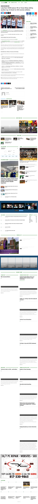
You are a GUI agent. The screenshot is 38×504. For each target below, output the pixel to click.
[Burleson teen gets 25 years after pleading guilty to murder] (28, 27)
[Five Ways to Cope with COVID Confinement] (28, 351)
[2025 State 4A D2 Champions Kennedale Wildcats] (12, 102)
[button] (34, 0)
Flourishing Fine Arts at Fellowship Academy (10, 196)
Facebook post (5, 30)
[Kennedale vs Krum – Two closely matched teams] (3, 143)
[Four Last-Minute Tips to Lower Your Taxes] (28, 38)
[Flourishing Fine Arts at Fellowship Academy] (3, 197)
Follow (30, 12)
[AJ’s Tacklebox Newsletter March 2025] (3, 231)
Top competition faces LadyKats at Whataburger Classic (33, 34)
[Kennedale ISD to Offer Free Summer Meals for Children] (32, 123)
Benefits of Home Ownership (25, 369)
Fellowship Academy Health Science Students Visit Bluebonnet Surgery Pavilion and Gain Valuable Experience (9, 181)
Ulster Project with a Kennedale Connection (33, 30)
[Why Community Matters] (9, 282)
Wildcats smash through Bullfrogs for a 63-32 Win (33, 23)
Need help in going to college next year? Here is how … (11, 193)
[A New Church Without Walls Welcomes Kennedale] (19, 493)
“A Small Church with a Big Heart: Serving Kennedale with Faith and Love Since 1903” (16, 216)
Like (27, 12)
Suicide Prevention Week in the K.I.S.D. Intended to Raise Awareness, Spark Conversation (27, 278)
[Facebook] (35, 0)
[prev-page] (1, 112)
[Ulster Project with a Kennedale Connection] (28, 31)
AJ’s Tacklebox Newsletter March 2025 (10, 230)
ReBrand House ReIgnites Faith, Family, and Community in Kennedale (13, 223)
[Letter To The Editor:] (3, 228)
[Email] (8, 13)
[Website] (8, 94)
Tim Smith (2, 11)
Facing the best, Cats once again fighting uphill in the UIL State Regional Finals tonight (4, 107)
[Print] (10, 13)
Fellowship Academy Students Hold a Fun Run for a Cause (11, 186)
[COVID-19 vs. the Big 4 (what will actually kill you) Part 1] (28, 305)
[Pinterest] (5, 13)
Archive (25, 2)
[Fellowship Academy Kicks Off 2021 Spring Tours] (3, 190)
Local (22, 2)
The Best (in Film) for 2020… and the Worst (9, 369)
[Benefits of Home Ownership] (28, 375)
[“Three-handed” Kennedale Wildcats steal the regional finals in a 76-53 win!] (22, 181)
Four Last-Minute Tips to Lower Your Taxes (33, 37)
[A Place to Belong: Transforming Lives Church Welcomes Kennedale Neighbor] (3, 221)
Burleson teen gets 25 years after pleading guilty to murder (33, 27)
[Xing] (9, 94)
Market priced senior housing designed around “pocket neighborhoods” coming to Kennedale (28, 404)
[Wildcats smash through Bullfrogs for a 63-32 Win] (28, 24)
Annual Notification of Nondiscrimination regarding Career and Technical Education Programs (3, 488)
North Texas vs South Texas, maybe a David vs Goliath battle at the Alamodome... (33, 139)
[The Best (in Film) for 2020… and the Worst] (9, 375)
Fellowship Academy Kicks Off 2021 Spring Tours (11, 189)
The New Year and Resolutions (25, 319)
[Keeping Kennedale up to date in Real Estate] (28, 435)
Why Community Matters (5, 276)
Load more (19, 501)
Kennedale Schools (14, 2)
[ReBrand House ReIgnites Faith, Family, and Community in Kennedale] (3, 224)
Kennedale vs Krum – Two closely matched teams (8, 142)
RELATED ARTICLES (3, 98)
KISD (26, 181)
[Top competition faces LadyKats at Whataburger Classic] (28, 34)
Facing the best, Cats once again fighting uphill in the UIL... (26, 488)
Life (18, 2)
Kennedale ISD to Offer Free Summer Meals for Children (19, 488)
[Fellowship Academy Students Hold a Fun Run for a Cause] (3, 187)
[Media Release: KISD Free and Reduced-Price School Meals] (23, 123)
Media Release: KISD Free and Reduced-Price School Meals (11, 488)
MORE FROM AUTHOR (9, 98)
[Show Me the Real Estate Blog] (28, 390)
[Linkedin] (6, 13)
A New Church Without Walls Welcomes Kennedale (18, 497)
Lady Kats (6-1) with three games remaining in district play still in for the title (6, 89)
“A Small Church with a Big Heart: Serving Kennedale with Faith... (34, 488)
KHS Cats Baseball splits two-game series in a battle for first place (20, 88)
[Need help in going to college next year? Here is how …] (3, 194)
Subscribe (36, 12)
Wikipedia (16, 39)
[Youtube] (36, 0)
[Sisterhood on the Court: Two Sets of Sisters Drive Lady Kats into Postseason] (26, 493)
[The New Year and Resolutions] (28, 328)
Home (9, 2)
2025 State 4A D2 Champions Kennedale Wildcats (12, 106)
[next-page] (2, 112)
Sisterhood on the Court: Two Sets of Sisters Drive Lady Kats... (26, 497)
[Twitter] (3, 13)
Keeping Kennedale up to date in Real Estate (28, 426)
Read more (21, 340)
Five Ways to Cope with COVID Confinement (28, 343)
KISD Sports (27, 176)
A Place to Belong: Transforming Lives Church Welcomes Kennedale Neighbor (3, 497)
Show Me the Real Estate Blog (25, 384)
